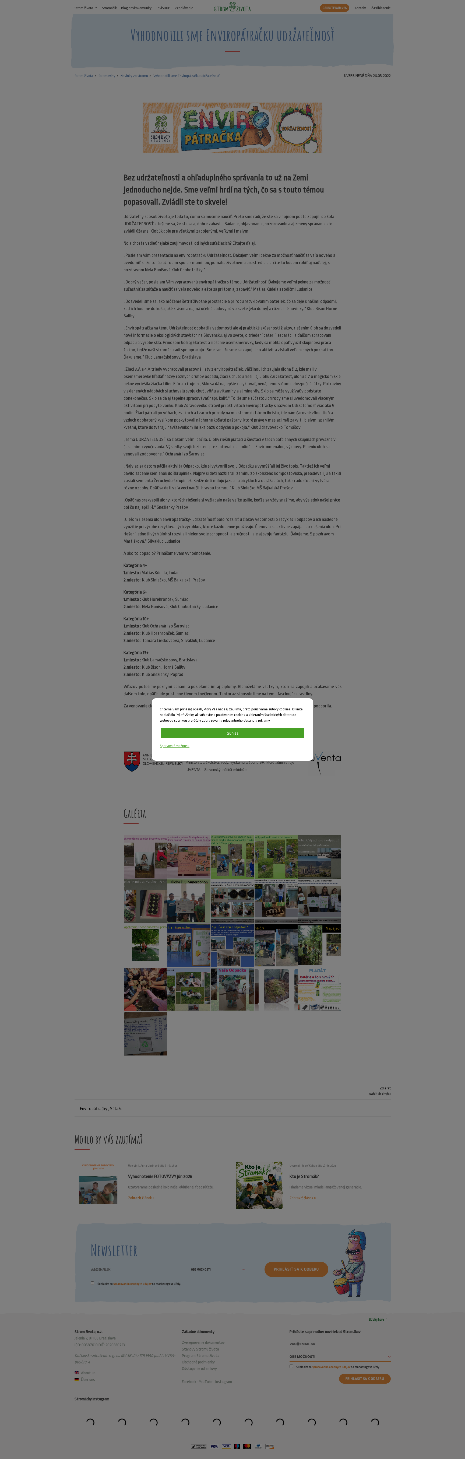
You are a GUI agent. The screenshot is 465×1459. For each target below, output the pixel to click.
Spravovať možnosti (174, 746)
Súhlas (232, 733)
